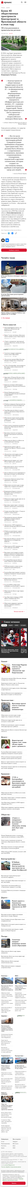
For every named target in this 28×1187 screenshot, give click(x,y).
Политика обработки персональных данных (11, 1167)
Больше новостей (18, 611)
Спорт (14, 338)
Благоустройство (17, 407)
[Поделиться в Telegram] (8, 233)
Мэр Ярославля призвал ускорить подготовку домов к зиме (20, 1009)
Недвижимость (5, 1055)
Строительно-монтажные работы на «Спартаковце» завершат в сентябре (11, 886)
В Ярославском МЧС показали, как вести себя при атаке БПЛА (13, 547)
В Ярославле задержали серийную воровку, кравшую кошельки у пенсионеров (13, 605)
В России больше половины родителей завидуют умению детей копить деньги (11, 757)
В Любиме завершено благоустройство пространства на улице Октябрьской (14, 404)
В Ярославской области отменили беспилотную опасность (13, 579)
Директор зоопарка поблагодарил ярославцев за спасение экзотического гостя (14, 386)
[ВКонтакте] (7, 240)
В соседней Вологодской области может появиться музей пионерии (13, 560)
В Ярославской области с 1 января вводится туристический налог (21, 1073)
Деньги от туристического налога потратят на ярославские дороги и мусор (13, 762)
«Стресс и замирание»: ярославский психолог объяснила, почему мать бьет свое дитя (14, 343)
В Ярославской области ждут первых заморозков (14, 591)
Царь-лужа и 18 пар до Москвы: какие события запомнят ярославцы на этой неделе (14, 379)
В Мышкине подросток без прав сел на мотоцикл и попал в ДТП (14, 499)
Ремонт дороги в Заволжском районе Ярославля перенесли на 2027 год (19, 905)
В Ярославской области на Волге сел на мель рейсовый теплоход (14, 441)
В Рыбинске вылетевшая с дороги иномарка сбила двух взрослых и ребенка (13, 532)
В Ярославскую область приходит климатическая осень (10, 961)
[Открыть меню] (25, 2)
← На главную (5, 318)
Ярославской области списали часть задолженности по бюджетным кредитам (14, 540)
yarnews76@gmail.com (9, 1165)
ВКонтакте (15, 1143)
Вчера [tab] (16, 625)
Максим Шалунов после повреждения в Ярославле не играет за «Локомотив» (14, 473)
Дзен (14, 1145)
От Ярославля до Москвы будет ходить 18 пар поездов (21, 1067)
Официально (16, 514)
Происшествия (16, 469)
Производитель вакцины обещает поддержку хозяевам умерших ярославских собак (13, 519)
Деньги (14, 463)
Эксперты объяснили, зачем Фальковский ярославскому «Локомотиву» (9, 651)
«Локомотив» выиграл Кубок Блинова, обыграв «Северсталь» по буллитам (14, 360)
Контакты (3, 1145)
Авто (14, 422)
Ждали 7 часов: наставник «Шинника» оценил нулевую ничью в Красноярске (14, 335)
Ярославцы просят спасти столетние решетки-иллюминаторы (14, 467)
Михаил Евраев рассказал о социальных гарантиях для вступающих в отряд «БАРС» (14, 394)
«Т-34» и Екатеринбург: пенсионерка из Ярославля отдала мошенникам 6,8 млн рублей (14, 367)
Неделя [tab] (10, 625)
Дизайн (8, 7)
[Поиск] (21, 2)
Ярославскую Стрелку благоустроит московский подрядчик (10, 876)
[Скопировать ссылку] (15, 233)
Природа (15, 389)
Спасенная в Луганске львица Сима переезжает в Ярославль (14, 479)
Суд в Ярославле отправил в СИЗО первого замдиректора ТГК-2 (13, 597)
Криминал (15, 370)
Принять (14, 1183)
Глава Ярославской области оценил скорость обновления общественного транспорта (14, 412)
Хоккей (14, 332)
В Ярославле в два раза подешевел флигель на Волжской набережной (6, 1087)
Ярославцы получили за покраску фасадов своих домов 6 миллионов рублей (13, 434)
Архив (2, 1148)
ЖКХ (16, 976)
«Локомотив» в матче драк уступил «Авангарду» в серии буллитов (13, 454)
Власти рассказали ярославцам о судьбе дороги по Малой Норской (12, 929)
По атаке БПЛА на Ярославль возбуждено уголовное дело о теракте (14, 585)
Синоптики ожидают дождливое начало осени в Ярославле (12, 353)
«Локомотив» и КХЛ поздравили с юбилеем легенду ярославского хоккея (14, 525)
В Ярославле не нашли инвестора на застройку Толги (6, 1074)
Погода (15, 356)
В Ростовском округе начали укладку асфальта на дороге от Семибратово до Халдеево (14, 419)
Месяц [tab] (4, 625)
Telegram (15, 1141)
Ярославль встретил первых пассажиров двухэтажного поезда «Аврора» (12, 915)
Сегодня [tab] (23, 625)
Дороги (4, 898)
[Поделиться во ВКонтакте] (12, 233)
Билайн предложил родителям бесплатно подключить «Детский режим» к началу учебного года (6, 1128)
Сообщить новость (14, 250)
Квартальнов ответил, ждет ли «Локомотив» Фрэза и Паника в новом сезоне (14, 448)
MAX (14, 1148)
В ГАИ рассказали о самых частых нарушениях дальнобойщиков (13, 566)
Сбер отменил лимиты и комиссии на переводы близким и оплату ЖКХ (21, 988)
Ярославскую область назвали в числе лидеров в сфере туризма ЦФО (20, 1086)
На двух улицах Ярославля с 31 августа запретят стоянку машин (14, 512)
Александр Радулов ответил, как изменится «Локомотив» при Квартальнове (13, 329)
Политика (15, 543)
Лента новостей (9, 325)
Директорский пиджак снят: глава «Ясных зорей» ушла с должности (13, 461)
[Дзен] (3, 240)
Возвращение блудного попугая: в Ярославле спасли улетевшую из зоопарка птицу (13, 493)
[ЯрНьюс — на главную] (6, 2)
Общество (15, 345)
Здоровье (15, 522)
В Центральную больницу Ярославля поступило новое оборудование (7, 1036)
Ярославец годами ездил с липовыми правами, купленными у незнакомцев (14, 505)
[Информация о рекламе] (24, 350)
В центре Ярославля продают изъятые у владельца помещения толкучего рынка (14, 573)
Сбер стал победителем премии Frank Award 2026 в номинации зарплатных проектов (7, 1106)
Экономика (16, 414)
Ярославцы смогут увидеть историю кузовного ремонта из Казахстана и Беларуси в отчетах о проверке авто (14, 554)
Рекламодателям (5, 1143)
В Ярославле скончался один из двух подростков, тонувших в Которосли (14, 485)
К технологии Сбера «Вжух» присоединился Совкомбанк (6, 1121)
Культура (14, 563)
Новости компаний (4, 1093)
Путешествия (19, 1055)
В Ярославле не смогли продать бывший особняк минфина (5, 1067)
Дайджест (15, 381)
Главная (3, 7)
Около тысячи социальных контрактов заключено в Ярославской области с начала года (14, 427)
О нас (2, 1141)
